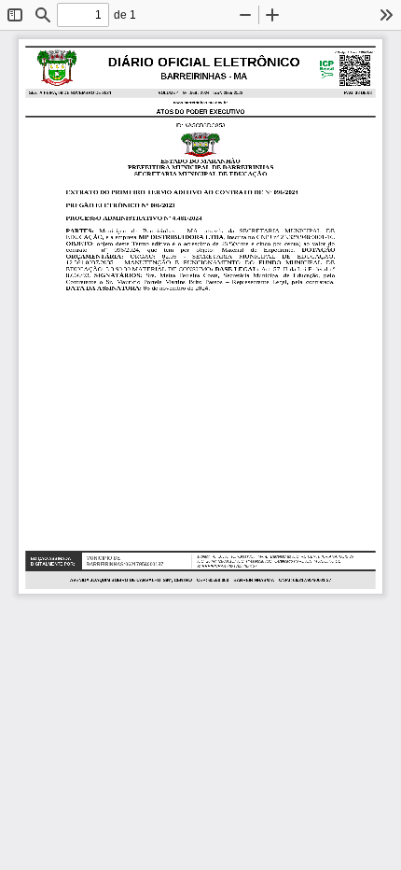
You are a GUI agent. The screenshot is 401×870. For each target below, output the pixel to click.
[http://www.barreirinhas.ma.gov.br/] (200, 102)
